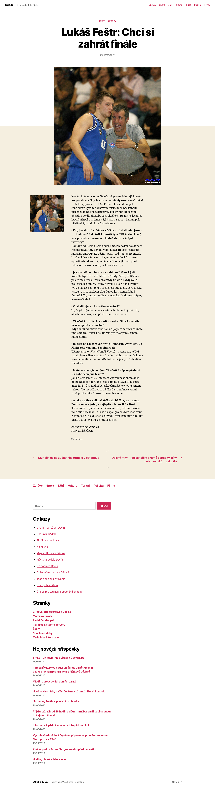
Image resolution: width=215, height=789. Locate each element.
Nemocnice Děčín (47, 566)
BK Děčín (79, 439)
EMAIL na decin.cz (48, 540)
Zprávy (152, 5)
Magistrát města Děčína (51, 553)
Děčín (9, 4)
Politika (197, 5)
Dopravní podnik (46, 534)
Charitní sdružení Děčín (51, 527)
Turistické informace (46, 637)
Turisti (188, 5)
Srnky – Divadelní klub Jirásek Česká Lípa (58, 657)
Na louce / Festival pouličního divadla (56, 701)
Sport (162, 5)
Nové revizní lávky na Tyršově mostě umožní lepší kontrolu (69, 691)
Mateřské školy (42, 616)
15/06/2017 (109, 55)
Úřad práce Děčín (47, 585)
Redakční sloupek (44, 620)
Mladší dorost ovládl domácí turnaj (54, 681)
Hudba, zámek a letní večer (49, 759)
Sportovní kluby (43, 633)
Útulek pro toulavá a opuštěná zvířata (59, 591)
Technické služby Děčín (51, 578)
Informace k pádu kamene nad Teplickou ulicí (61, 725)
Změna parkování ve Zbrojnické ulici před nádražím (64, 749)
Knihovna (42, 546)
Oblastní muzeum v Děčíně (53, 572)
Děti (170, 5)
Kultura (178, 5)
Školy (36, 628)
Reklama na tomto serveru (49, 624)
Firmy (207, 5)
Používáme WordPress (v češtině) (67, 782)
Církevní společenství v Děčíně (52, 611)
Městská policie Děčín (50, 559)
